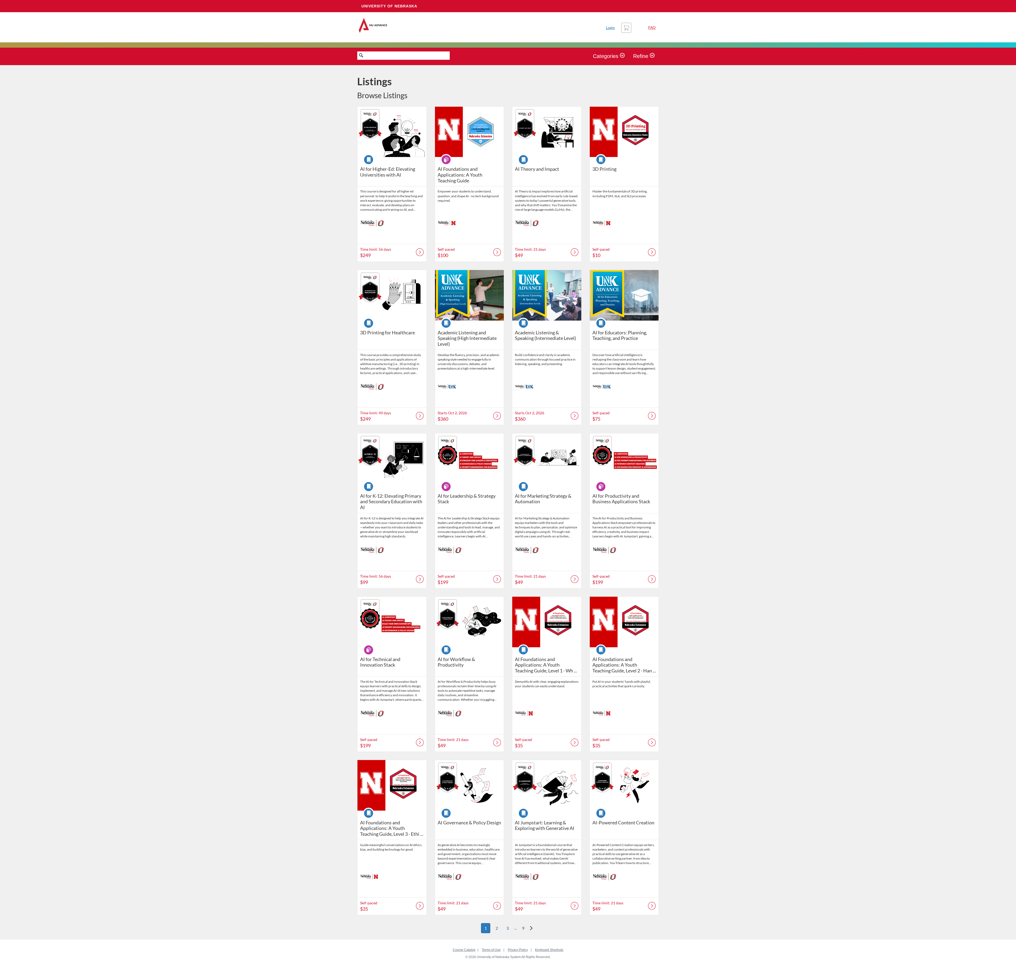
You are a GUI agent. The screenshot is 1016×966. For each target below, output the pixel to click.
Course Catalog (464, 950)
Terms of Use (491, 950)
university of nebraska (389, 6)
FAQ (652, 27)
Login (610, 27)
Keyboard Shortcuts (549, 950)
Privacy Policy (518, 950)
